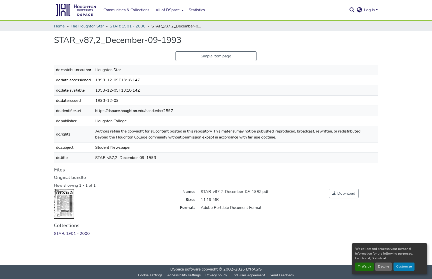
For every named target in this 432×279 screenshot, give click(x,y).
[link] (343, 193)
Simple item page (216, 56)
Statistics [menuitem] (197, 10)
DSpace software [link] (185, 269)
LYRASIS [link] (254, 269)
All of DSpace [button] (168, 10)
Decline (383, 266)
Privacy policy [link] (216, 275)
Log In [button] (370, 10)
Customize (404, 266)
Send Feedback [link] (282, 275)
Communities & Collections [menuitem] (127, 10)
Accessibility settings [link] (184, 275)
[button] (76, 9)
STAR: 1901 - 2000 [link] (128, 26)
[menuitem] (169, 10)
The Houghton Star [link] (87, 26)
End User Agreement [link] (248, 275)
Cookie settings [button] (150, 275)
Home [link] (59, 26)
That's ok (364, 266)
